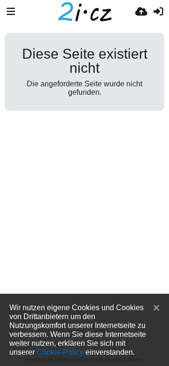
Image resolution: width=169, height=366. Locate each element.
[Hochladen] (141, 11)
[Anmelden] (158, 11)
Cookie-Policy (60, 352)
